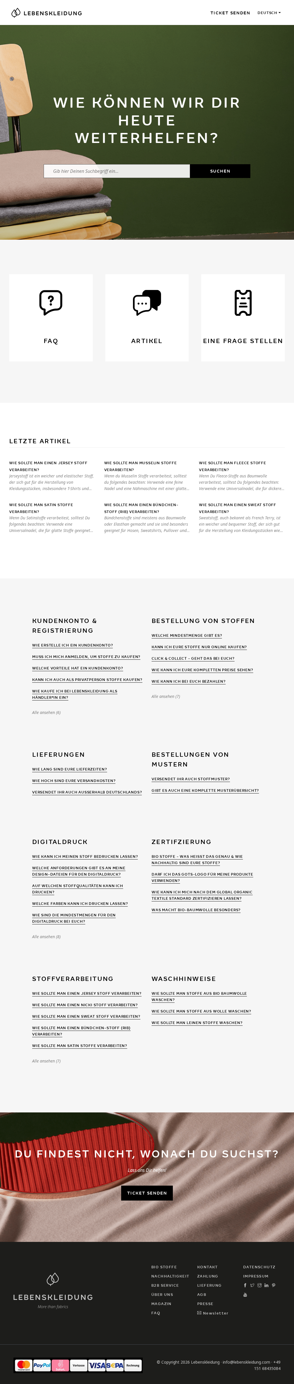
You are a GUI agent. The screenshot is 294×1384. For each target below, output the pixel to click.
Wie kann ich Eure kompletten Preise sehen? (202, 669)
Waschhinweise (184, 979)
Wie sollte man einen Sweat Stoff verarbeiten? (86, 1016)
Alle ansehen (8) (46, 936)
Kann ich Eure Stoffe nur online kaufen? (199, 646)
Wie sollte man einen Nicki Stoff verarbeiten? (85, 1004)
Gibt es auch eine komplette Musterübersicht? (205, 790)
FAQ (155, 1313)
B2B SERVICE (165, 1285)
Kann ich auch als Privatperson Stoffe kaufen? (87, 679)
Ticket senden (230, 13)
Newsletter (215, 1313)
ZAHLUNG (207, 1276)
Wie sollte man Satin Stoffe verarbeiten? (79, 1045)
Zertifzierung (182, 842)
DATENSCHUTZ (259, 1267)
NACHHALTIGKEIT (170, 1276)
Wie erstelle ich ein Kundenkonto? (72, 645)
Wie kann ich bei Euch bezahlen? (189, 681)
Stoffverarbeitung (73, 979)
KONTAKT (207, 1267)
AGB (201, 1294)
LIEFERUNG (209, 1285)
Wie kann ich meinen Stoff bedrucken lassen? (85, 856)
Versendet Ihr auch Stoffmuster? (191, 779)
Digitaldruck (60, 842)
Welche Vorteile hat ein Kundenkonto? (77, 668)
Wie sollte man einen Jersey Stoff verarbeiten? (87, 993)
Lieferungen (58, 754)
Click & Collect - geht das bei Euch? (193, 658)
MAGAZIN (161, 1303)
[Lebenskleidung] (52, 1290)
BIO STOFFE (164, 1267)
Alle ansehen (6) (46, 712)
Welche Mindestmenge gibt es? (187, 635)
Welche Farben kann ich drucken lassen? (80, 903)
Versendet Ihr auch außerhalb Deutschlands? (87, 792)
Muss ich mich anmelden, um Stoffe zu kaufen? (86, 656)
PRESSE (205, 1303)
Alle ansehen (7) (166, 696)
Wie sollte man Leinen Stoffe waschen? (197, 1022)
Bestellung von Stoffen (203, 621)
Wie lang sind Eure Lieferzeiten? (69, 769)
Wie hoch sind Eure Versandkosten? (73, 780)
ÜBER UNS (162, 1294)
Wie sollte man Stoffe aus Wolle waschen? (201, 1011)
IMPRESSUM (256, 1276)
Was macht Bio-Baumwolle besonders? (196, 909)
